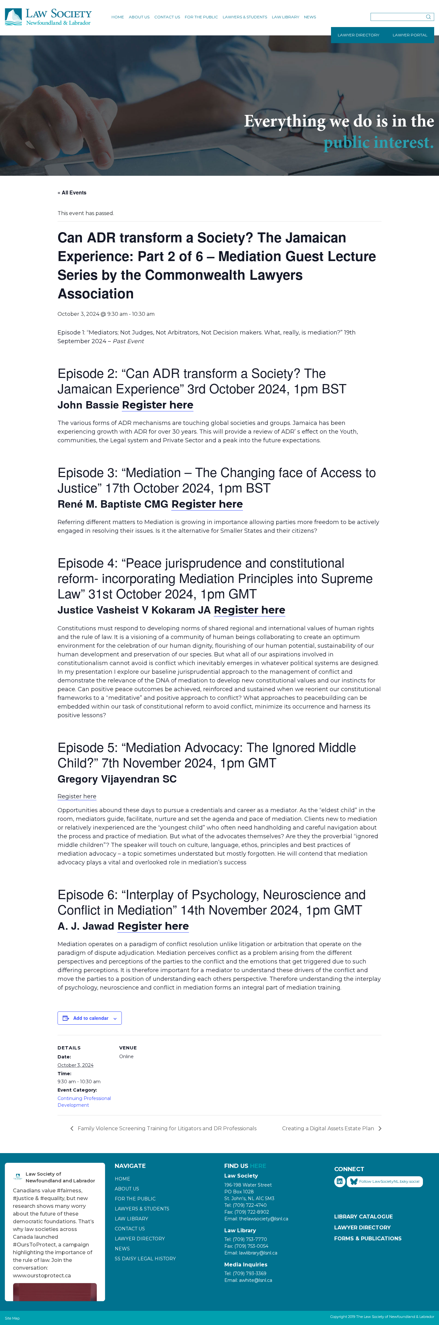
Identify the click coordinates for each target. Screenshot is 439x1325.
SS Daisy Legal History (145, 1259)
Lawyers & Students (245, 16)
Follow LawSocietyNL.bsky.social (389, 1181)
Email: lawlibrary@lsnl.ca (250, 1253)
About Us (139, 16)
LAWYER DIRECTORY (358, 35)
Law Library (285, 16)
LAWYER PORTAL (410, 35)
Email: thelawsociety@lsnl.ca (256, 1219)
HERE (258, 1166)
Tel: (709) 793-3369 (245, 1273)
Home (118, 16)
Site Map (12, 1318)
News (310, 16)
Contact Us (167, 16)
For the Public (201, 16)
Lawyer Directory (140, 1239)
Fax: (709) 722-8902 (246, 1212)
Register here (157, 405)
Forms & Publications (368, 1239)
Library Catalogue (363, 1217)
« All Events (72, 192)
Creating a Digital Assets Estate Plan (328, 1128)
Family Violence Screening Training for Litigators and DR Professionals (166, 1128)
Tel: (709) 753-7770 (245, 1239)
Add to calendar (90, 1018)
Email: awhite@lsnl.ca (248, 1280)
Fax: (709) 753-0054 (246, 1246)
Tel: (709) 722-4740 (245, 1205)
